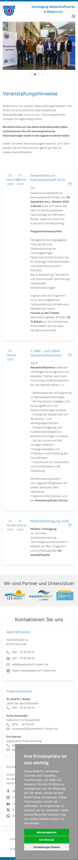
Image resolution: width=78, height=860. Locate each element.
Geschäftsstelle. (22, 152)
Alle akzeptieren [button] (47, 832)
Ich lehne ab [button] (46, 839)
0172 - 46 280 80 (23, 724)
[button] (73, 16)
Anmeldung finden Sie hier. (51, 500)
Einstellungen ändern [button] (46, 847)
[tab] (31, 74)
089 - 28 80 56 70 (23, 708)
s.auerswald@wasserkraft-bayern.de (35, 729)
